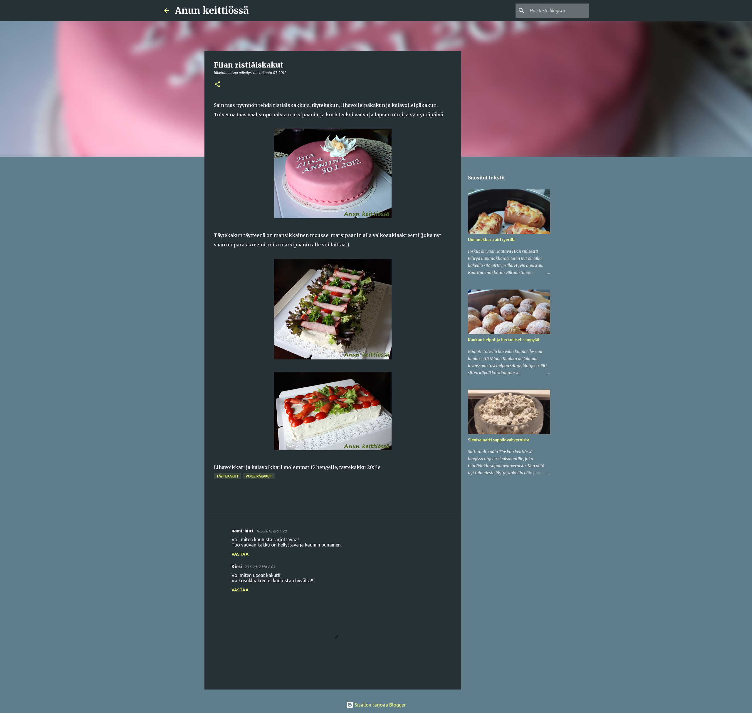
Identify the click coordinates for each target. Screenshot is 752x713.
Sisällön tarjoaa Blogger (379, 704)
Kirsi (236, 566)
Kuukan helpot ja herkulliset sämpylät (504, 339)
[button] (217, 85)
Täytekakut (227, 476)
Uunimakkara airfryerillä (492, 239)
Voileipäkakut (259, 476)
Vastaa (240, 554)
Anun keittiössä (212, 10)
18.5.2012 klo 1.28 (271, 531)
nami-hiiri (242, 530)
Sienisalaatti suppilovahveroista (498, 440)
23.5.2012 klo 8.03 (259, 567)
